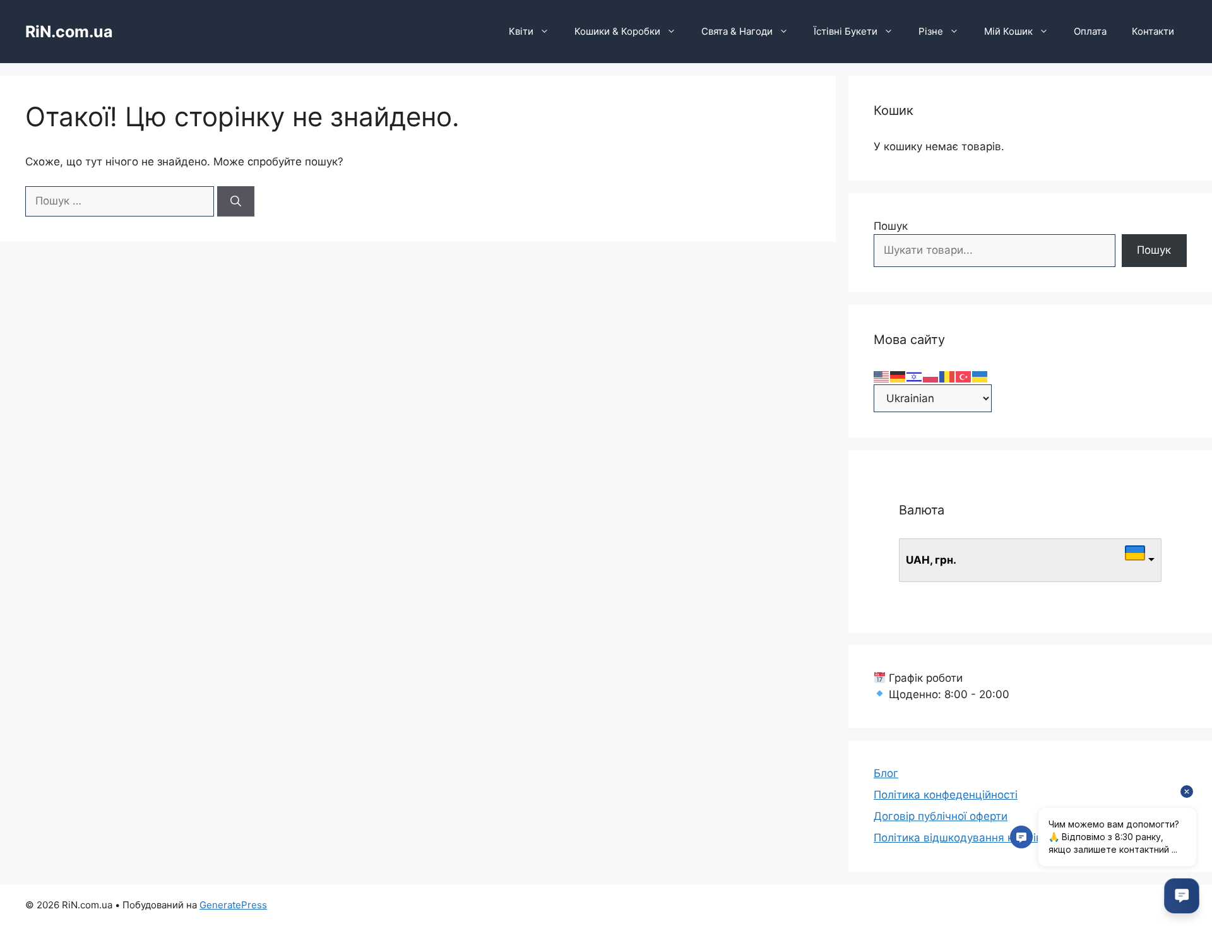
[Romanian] (947, 375)
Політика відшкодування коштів (958, 837)
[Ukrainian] (980, 375)
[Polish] (931, 375)
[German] (898, 375)
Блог (886, 773)
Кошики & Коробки (617, 31)
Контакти (1153, 31)
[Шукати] (235, 201)
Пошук (891, 226)
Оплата (1090, 31)
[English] (882, 375)
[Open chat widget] (1181, 895)
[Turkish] (964, 375)
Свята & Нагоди (737, 31)
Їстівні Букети (845, 31)
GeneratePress (233, 905)
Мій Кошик (1008, 31)
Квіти (521, 31)
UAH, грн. (931, 560)
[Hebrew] (914, 375)
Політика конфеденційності (946, 794)
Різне (930, 31)
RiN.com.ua (69, 31)
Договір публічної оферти (940, 816)
